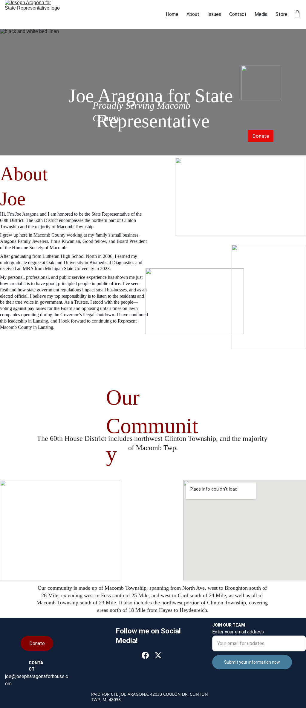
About (192, 14)
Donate (261, 136)
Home (172, 14)
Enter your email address (238, 632)
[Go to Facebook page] (145, 655)
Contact (238, 14)
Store (281, 14)
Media (261, 14)
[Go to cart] (297, 14)
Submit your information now (252, 662)
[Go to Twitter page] (158, 655)
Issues (214, 14)
